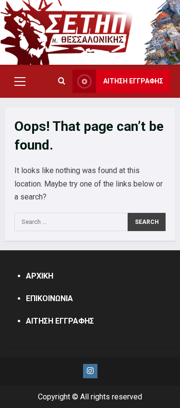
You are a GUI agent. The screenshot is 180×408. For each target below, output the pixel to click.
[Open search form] (61, 81)
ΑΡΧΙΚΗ (39, 275)
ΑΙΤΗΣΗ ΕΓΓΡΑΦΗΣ (133, 81)
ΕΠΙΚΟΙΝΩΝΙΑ (49, 298)
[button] (20, 81)
